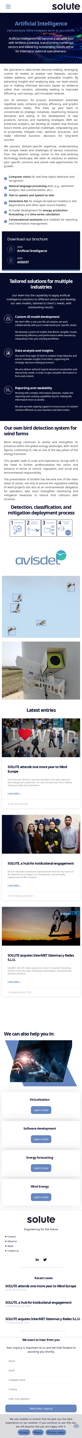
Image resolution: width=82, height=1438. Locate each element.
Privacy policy (55, 1432)
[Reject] (76, 1426)
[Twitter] (45, 1259)
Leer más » (14, 793)
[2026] (10, 249)
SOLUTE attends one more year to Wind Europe (37, 769)
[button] (8, 6)
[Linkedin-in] (37, 1259)
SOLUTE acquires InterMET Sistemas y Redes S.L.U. (41, 957)
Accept (24, 1432)
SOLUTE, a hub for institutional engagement (41, 863)
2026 (20, 247)
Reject (38, 1432)
